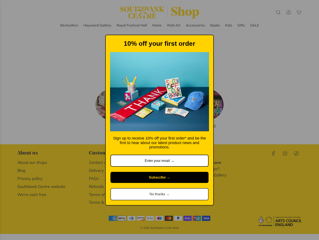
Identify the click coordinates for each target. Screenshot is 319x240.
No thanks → (159, 194)
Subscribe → (159, 177)
